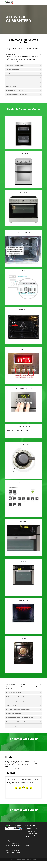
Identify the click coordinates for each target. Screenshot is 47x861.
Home (27, 843)
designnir (35, 859)
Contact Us (28, 848)
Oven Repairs (28, 845)
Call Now (23, 744)
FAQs (27, 847)
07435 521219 (13, 766)
